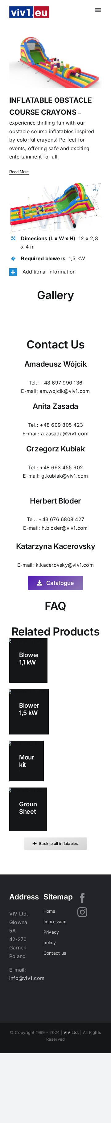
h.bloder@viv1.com (65, 528)
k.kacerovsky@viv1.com (65, 565)
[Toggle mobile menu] (98, 10)
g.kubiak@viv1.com (64, 476)
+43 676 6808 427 (61, 519)
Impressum (54, 921)
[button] (55, 272)
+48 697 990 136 (61, 383)
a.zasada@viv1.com (64, 433)
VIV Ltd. (71, 1032)
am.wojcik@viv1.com (64, 391)
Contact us (54, 953)
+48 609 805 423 (61, 425)
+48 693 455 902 (61, 467)
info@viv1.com (26, 978)
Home (49, 911)
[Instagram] (82, 912)
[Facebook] (82, 898)
